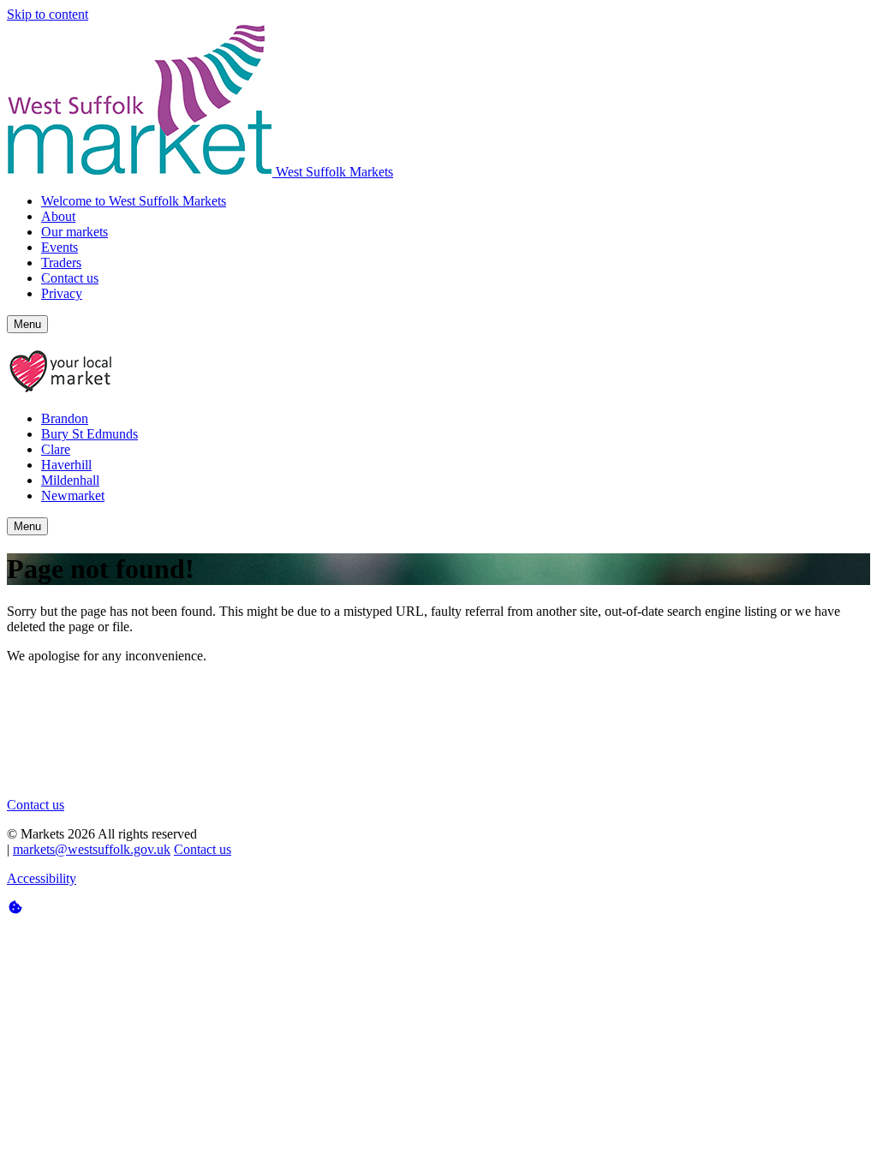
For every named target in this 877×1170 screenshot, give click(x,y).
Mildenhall (70, 480)
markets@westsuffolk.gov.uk (91, 849)
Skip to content (47, 14)
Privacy (61, 293)
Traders (61, 262)
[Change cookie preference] (438, 908)
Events (59, 247)
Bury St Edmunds (89, 434)
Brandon (64, 418)
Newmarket (72, 495)
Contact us (69, 278)
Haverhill (66, 464)
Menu (27, 324)
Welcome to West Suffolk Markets (133, 201)
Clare (55, 449)
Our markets (74, 231)
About (58, 216)
